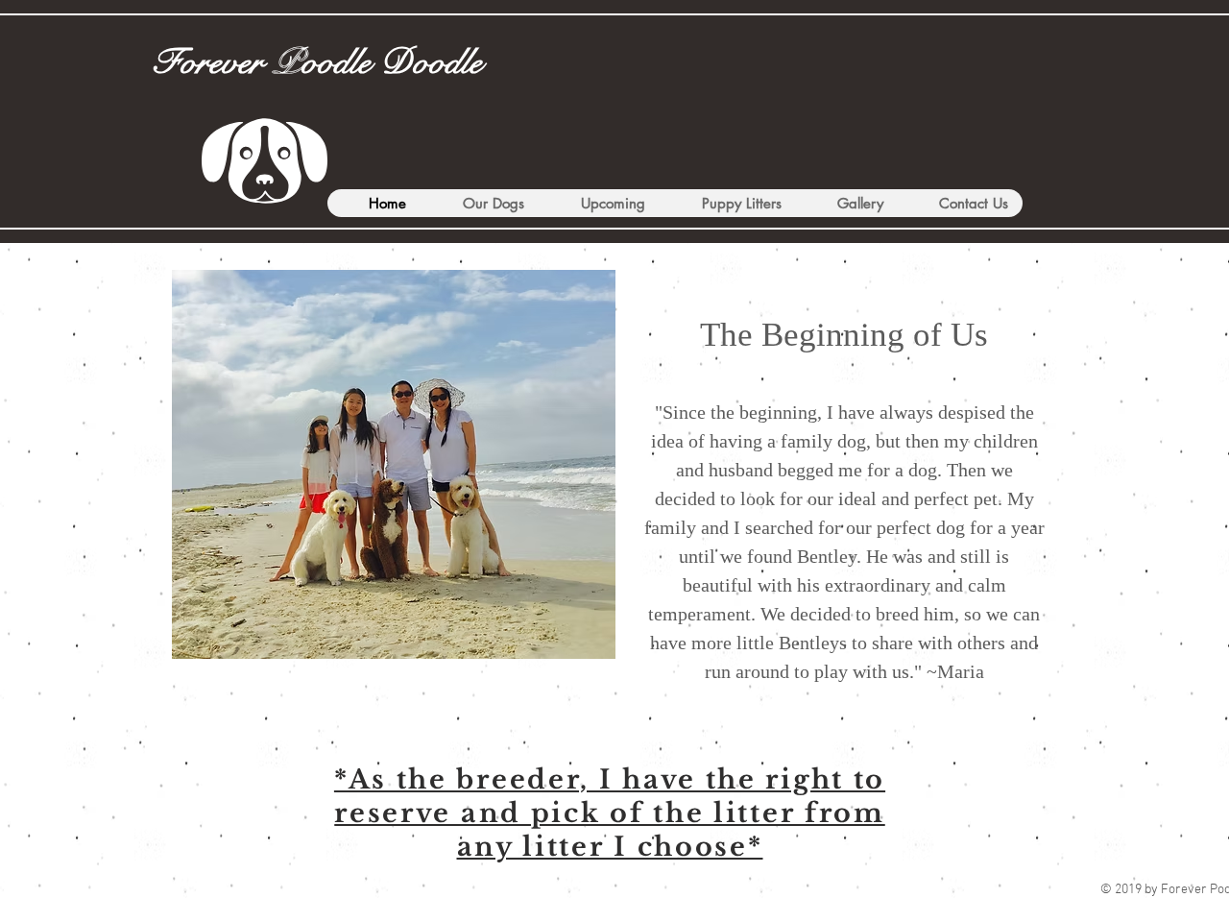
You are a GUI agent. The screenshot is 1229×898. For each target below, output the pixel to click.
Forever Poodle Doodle (317, 62)
